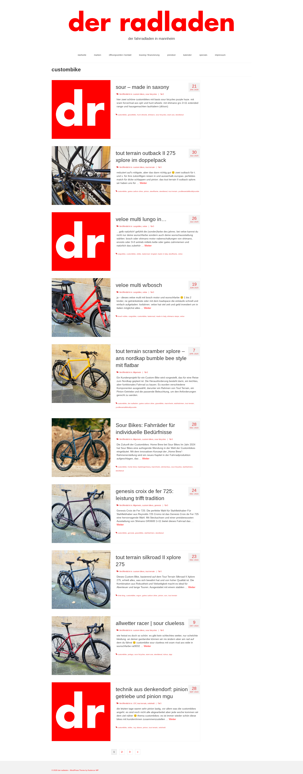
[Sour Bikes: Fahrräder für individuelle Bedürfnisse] (81, 447)
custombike (122, 115)
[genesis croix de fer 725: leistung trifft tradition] (81, 513)
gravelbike (132, 115)
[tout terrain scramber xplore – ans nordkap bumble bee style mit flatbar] (81, 373)
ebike (139, 254)
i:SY (134, 703)
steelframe (154, 191)
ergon (138, 595)
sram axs (170, 115)
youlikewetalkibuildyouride (188, 191)
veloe (145, 226)
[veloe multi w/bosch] (81, 307)
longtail (154, 254)
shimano (151, 115)
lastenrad (146, 254)
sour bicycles (151, 94)
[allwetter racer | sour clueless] (81, 645)
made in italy (163, 254)
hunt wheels (142, 115)
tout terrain (150, 167)
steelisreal (180, 115)
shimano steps (173, 316)
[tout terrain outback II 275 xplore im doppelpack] (81, 175)
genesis (157, 505)
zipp (170, 654)
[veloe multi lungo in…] (81, 241)
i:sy (134, 727)
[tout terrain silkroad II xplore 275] (81, 579)
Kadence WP (93, 770)
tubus (165, 654)
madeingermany (144, 467)
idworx (139, 727)
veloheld (150, 703)
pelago (130, 654)
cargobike (137, 226)
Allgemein (137, 372)
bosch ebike (122, 316)
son (165, 595)
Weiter (143, 183)
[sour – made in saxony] (81, 109)
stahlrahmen (179, 403)
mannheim (169, 403)
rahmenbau (165, 467)
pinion (146, 191)
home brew (132, 467)
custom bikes (138, 94)
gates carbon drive (135, 191)
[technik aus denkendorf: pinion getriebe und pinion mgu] (81, 711)
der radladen (133, 403)
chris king (121, 595)
